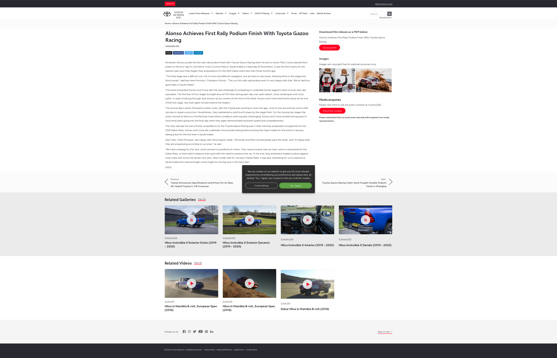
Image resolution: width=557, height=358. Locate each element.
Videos (245, 13)
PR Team (303, 13)
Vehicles (219, 13)
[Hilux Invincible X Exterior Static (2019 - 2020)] (191, 219)
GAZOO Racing (262, 13)
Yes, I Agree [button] (295, 185)
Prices (294, 13)
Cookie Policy (251, 349)
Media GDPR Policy (224, 349)
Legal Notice (239, 349)
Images (232, 13)
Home (168, 23)
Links (312, 13)
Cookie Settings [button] (261, 185)
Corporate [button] (280, 13)
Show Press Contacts (332, 110)
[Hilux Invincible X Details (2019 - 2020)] (365, 219)
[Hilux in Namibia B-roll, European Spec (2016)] (191, 282)
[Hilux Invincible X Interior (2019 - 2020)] (307, 219)
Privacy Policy (209, 349)
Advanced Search (385, 17)
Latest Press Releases (199, 13)
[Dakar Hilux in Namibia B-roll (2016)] (307, 269)
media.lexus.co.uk (383, 4)
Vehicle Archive (324, 13)
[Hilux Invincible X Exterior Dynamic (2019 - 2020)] (249, 219)
